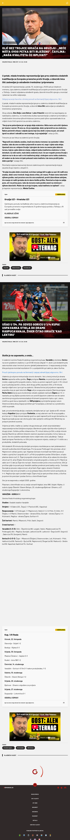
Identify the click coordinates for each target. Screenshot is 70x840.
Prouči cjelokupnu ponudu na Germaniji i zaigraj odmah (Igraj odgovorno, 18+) (32, 372)
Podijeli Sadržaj (34, 836)
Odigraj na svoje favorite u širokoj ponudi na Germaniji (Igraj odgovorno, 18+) (31, 99)
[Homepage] (67, 3)
